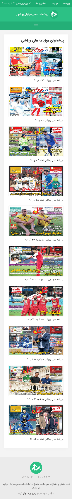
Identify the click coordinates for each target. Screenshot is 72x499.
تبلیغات (54, 3)
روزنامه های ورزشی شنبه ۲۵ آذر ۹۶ (46, 200)
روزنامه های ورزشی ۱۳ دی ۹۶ (49, 81)
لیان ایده (22, 493)
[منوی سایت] (36, 25)
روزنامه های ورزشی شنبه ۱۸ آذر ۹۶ (47, 439)
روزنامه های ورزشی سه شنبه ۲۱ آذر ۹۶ (45, 320)
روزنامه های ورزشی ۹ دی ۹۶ (49, 120)
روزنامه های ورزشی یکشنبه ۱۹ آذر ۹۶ (45, 399)
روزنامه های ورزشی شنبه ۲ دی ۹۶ (47, 160)
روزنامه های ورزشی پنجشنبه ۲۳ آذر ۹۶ (44, 240)
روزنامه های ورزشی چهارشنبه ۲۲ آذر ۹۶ (44, 280)
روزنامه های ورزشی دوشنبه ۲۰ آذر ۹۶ (45, 359)
